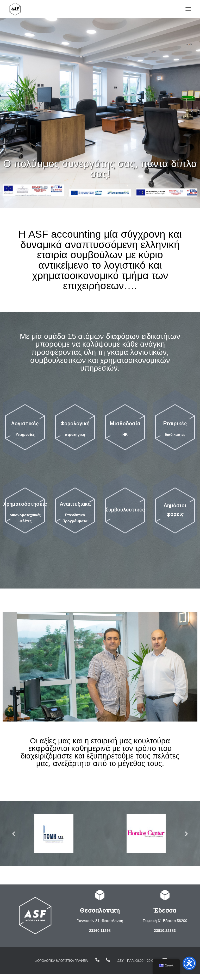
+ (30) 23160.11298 (108, 959)
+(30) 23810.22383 (97, 959)
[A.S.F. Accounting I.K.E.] (17, 9)
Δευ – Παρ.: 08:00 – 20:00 (136, 961)
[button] (13, 833)
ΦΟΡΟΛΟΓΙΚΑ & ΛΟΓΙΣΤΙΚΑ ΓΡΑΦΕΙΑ (61, 961)
